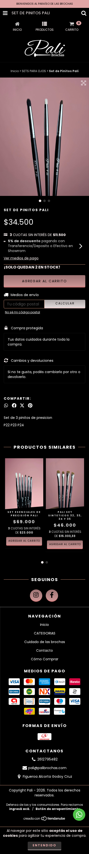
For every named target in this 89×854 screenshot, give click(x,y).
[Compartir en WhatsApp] (6, 405)
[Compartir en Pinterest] (30, 405)
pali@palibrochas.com (47, 767)
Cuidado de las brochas (44, 641)
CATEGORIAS (44, 633)
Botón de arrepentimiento (58, 809)
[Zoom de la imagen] (83, 83)
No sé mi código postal (22, 312)
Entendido (44, 845)
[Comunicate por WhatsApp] (79, 814)
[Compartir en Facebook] (14, 405)
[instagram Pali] (36, 595)
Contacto (44, 650)
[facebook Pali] (52, 595)
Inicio (15, 71)
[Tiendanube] (44, 820)
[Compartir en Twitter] (22, 405)
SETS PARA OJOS (34, 71)
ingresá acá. (19, 809)
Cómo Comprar (44, 659)
